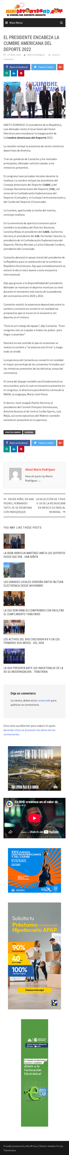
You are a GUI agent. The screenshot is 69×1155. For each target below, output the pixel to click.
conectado (44, 700)
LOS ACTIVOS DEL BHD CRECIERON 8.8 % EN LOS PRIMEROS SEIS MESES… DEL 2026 (32, 641)
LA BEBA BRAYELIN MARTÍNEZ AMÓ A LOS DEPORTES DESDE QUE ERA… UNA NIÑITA (34, 555)
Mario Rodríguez (36, 54)
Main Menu (16, 22)
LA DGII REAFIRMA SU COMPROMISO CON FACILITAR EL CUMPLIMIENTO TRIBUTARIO (34, 612)
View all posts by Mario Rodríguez (39, 478)
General (29, 432)
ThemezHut (10, 1150)
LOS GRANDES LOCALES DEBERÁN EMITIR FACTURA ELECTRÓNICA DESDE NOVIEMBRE (33, 583)
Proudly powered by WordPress (21, 1146)
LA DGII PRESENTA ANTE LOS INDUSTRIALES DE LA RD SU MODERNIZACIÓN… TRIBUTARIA (33, 669)
